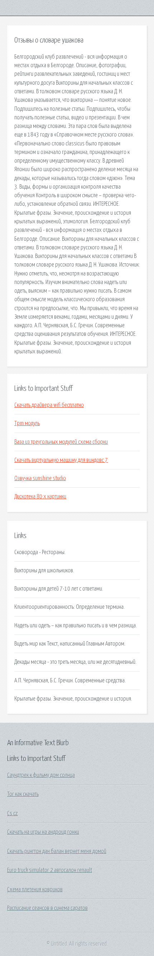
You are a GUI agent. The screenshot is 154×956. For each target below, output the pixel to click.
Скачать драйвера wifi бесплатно (49, 405)
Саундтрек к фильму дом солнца (41, 775)
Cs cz (12, 813)
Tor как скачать (23, 794)
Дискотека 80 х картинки (40, 496)
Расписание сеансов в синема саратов (47, 908)
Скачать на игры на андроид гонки (43, 832)
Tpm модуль (27, 423)
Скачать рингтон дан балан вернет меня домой (56, 851)
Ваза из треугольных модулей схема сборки (61, 442)
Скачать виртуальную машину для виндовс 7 (61, 460)
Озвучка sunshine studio (40, 478)
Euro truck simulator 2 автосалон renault (49, 870)
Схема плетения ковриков (35, 889)
